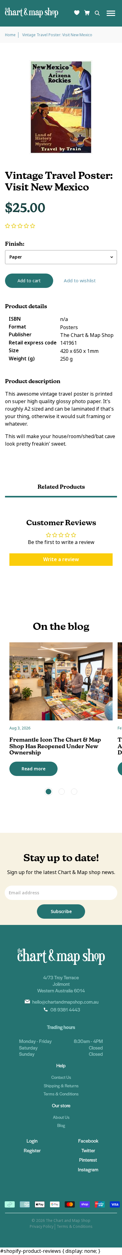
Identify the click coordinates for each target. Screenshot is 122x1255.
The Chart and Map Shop (68, 1220)
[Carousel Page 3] (74, 791)
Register (32, 1150)
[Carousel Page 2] (61, 791)
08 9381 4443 (65, 1009)
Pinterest (88, 1159)
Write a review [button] (61, 559)
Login (32, 1140)
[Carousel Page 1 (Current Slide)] (48, 791)
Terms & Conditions (61, 1094)
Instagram (88, 1169)
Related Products (61, 486)
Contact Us (61, 1077)
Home (10, 35)
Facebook (88, 1140)
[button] (20, 226)
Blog (61, 1125)
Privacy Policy (41, 1226)
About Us (61, 1117)
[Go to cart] (87, 13)
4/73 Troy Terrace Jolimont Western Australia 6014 (61, 984)
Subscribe (61, 911)
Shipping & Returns (61, 1086)
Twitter (88, 1150)
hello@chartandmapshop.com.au (65, 1001)
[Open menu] (111, 13)
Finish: (14, 244)
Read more (33, 769)
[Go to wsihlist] (76, 13)
